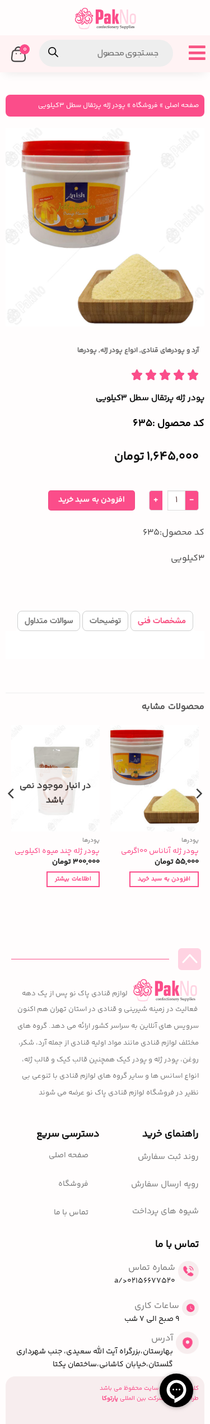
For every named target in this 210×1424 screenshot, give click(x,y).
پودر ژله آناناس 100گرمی (160, 851)
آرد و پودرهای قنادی (170, 350)
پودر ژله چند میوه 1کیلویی (57, 851)
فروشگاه (145, 105)
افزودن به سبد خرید (91, 500)
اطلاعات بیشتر (73, 879)
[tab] (161, 621)
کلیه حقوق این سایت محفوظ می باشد (149, 1388)
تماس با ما (71, 1213)
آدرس (162, 1339)
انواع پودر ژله (119, 350)
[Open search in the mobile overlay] (106, 53)
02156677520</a (144, 1281)
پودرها (87, 350)
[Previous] (198, 815)
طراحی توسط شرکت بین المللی (150, 1398)
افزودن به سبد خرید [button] (164, 879)
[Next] (11, 815)
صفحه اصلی (182, 105)
